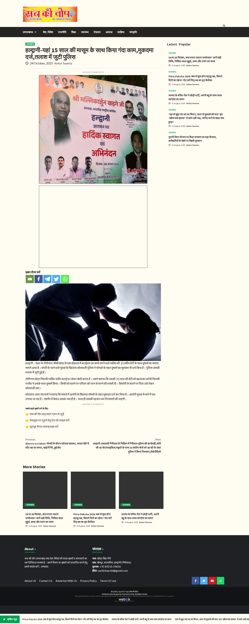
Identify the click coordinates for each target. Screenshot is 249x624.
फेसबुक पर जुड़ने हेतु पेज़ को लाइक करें (49, 420)
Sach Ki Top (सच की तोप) (128, 591)
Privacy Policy (88, 580)
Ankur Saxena (63, 63)
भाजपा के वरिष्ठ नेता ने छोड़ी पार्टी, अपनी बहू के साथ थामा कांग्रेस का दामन (125, 619)
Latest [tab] (172, 44)
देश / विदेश (48, 32)
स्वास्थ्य (85, 32)
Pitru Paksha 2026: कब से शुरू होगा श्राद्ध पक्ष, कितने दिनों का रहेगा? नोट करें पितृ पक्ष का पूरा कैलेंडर (92, 517)
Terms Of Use (108, 580)
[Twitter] (56, 279)
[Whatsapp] (65, 279)
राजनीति (62, 32)
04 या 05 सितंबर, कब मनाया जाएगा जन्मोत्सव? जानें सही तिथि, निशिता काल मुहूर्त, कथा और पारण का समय (44, 517)
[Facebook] (39, 279)
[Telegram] (47, 279)
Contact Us (45, 580)
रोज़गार (97, 32)
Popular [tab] (185, 44)
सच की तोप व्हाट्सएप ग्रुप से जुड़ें (47, 414)
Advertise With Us (66, 580)
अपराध (109, 32)
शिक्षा (73, 32)
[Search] (224, 26)
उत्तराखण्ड (28, 32)
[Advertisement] (196, 173)
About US (30, 580)
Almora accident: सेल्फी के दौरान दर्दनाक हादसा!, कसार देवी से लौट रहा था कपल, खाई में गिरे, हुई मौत (57, 443)
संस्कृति (133, 32)
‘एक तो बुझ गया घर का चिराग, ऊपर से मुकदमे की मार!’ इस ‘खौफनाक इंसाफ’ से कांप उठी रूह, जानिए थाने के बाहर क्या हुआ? (196, 118)
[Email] (30, 279)
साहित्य (120, 32)
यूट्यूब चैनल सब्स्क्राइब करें (44, 426)
